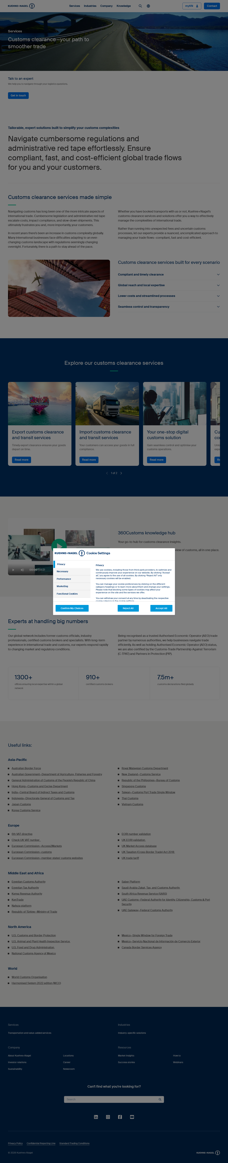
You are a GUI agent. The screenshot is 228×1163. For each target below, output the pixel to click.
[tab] (71, 564)
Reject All (128, 608)
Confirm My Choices (72, 608)
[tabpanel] (134, 591)
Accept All (161, 608)
